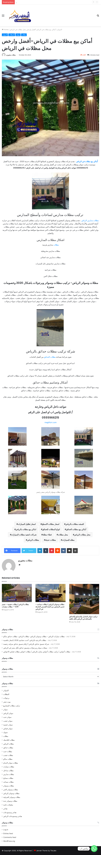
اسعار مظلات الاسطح (50, 524)
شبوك (5, 732)
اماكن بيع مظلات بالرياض (26, 529)
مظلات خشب (8, 755)
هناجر (5, 809)
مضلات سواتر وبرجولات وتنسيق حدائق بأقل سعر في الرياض (25, 648)
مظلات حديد (7, 751)
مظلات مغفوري (11, 55)
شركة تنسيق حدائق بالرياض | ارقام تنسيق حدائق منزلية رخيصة (37, 2)
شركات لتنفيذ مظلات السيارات (23, 534)
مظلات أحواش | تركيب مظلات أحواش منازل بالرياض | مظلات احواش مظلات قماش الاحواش (36, 652)
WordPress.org (9, 841)
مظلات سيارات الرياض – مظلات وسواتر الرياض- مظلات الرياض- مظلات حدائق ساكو (34, 636)
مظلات (24, 35)
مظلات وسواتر (8, 786)
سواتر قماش (8, 729)
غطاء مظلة (47, 534)
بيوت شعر (7, 702)
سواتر (18, 35)
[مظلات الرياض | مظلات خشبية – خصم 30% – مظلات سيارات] (17, 593)
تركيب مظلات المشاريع (11, 706)
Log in (5, 830)
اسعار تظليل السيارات (27, 524)
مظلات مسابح (8, 778)
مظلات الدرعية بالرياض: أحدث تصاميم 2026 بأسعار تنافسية (24, 640)
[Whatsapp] (94, 848)
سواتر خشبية (8, 725)
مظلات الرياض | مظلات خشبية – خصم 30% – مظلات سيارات (15, 605)
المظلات (11, 35)
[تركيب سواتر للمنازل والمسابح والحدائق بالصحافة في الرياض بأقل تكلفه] (84, 599)
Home (5, 30)
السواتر (59, 30)
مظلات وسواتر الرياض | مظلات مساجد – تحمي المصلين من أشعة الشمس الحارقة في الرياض (49, 606)
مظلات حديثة (50, 540)
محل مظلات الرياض (82, 534)
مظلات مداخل (8, 770)
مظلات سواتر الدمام (10, 763)
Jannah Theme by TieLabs (46, 851)
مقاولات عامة (8, 805)
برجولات (6, 698)
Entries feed (8, 833)
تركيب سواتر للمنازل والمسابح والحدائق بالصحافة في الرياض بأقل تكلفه (83, 617)
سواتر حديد (7, 717)
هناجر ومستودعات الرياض (12, 816)
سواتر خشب (7, 721)
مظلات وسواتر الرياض (11, 793)
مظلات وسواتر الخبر (10, 790)
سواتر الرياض (8, 713)
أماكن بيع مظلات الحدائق (76, 529)
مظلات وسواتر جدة (10, 801)
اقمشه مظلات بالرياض (74, 524)
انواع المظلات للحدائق (51, 529)
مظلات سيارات (8, 767)
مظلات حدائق (8, 748)
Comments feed (9, 837)
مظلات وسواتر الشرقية (11, 797)
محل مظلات (63, 534)
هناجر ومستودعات (9, 812)
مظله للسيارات (68, 540)
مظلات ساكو (7, 759)
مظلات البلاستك (9, 740)
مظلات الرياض (33, 540)
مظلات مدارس (8, 774)
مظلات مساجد (8, 782)
